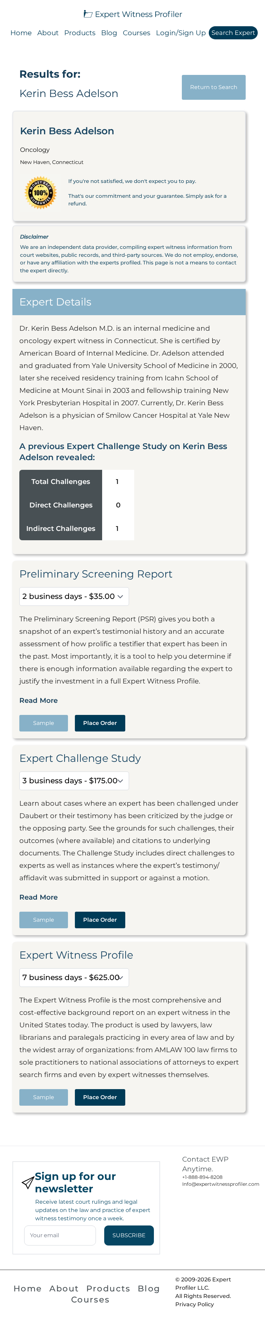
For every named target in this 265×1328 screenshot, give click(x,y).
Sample (43, 723)
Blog (109, 33)
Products (80, 33)
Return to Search (213, 87)
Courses (136, 33)
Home (21, 33)
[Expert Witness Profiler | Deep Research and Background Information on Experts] (132, 13)
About (48, 33)
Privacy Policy (194, 1304)
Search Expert (233, 33)
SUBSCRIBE (129, 1235)
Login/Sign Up (181, 33)
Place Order (100, 723)
